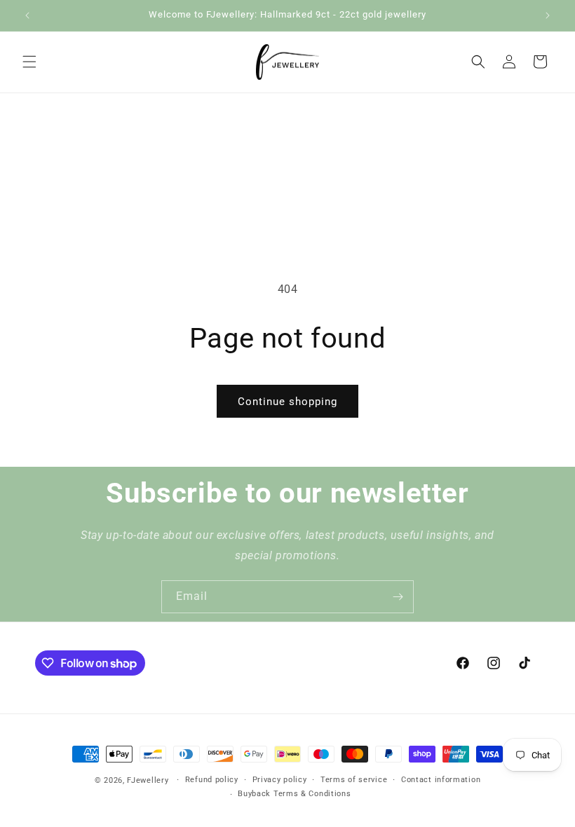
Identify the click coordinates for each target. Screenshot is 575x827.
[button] (29, 61)
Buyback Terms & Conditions (294, 793)
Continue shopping (287, 401)
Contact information (440, 779)
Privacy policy (279, 779)
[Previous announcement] (27, 15)
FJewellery (147, 780)
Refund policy (211, 779)
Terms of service (353, 779)
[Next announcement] (547, 15)
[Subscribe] (397, 596)
